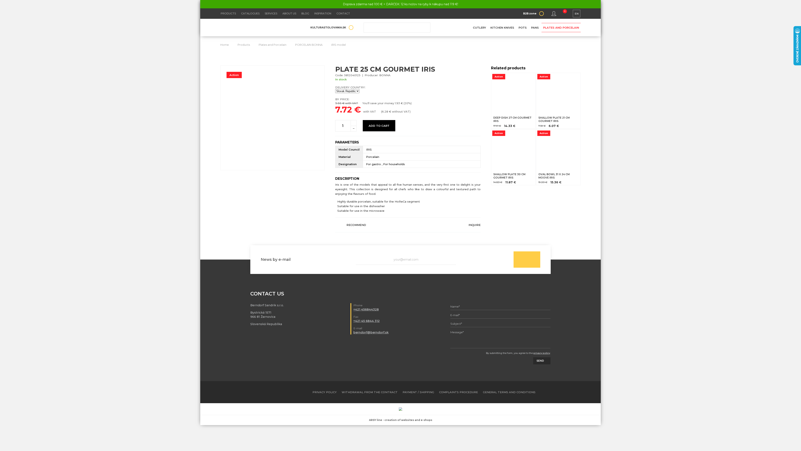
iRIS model (338, 44)
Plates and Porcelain (561, 27)
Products (228, 13)
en (577, 13)
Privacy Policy (324, 392)
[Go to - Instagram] (577, 392)
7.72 (343, 109)
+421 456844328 (366, 309)
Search (424, 28)
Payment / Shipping (418, 392)
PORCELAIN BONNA (308, 44)
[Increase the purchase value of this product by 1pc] (353, 123)
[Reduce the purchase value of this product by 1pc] (353, 129)
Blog (305, 13)
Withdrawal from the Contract (370, 392)
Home (224, 44)
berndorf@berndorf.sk (371, 332)
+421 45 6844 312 (366, 321)
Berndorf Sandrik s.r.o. (250, 28)
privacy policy (541, 353)
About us (289, 13)
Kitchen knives (502, 27)
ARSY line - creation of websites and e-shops (400, 420)
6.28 (385, 111)
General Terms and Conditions (509, 392)
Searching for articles (397, 28)
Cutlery (479, 27)
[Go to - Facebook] (570, 392)
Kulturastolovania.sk (328, 27)
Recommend (356, 225)
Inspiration (322, 13)
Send (527, 259)
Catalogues (250, 13)
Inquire (475, 225)
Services (271, 13)
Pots (523, 27)
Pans (535, 27)
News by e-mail (276, 259)
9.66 (338, 103)
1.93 (397, 103)
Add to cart (379, 125)
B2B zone (530, 13)
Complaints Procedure (458, 392)
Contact (343, 13)
